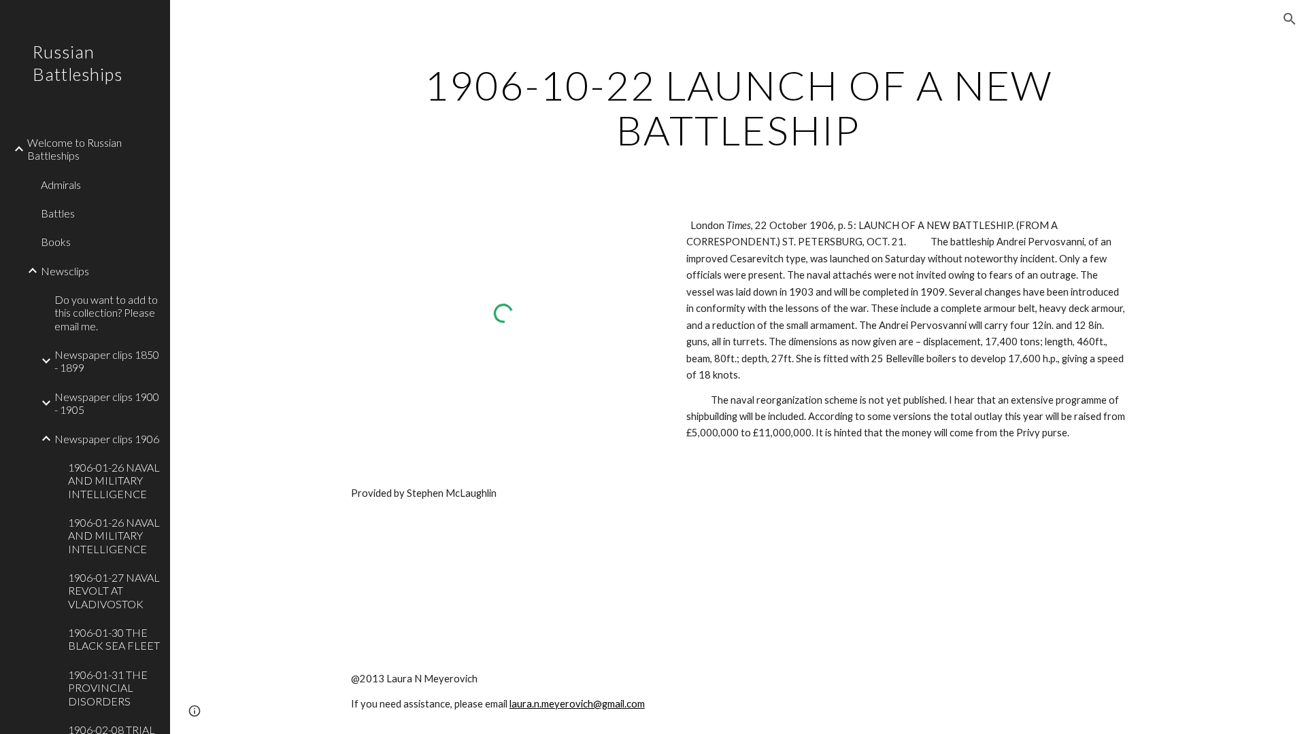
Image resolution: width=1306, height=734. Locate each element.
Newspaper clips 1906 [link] (106, 438)
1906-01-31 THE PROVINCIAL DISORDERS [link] (108, 687)
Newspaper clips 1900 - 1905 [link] (106, 403)
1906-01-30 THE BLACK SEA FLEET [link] (114, 639)
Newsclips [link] (65, 270)
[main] (738, 107)
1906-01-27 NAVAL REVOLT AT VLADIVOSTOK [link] (114, 590)
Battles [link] (58, 213)
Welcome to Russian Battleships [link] (74, 149)
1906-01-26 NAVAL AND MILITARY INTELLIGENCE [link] (114, 480)
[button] (1289, 19)
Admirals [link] (61, 184)
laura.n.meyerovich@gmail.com (577, 704)
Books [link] (56, 241)
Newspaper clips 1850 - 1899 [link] (106, 361)
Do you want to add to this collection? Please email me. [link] (106, 312)
